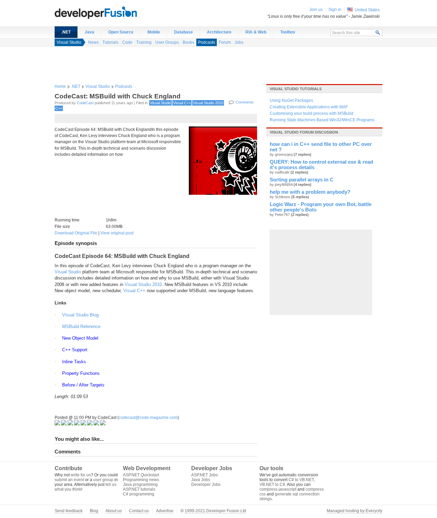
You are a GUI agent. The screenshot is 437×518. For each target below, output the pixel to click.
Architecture (219, 32)
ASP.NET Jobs (204, 475)
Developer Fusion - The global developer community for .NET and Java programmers (113, 12)
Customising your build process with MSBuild (311, 113)
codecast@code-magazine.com (148, 417)
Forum (225, 42)
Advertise (164, 510)
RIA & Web (255, 32)
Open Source (120, 32)
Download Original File (76, 233)
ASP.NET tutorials (139, 489)
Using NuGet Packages (291, 100)
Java (89, 32)
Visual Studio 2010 (208, 103)
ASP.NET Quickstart (141, 475)
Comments (245, 102)
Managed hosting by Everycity (354, 510)
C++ (58, 108)
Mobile (153, 32)
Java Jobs (200, 479)
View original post (116, 233)
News (93, 42)
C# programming (138, 494)
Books (188, 42)
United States (367, 10)
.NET (66, 32)
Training (144, 42)
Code (127, 42)
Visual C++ (182, 103)
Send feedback (69, 510)
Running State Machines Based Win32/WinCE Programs (322, 120)
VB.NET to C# (272, 484)
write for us (81, 475)
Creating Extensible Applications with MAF (309, 107)
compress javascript (277, 489)
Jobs (239, 42)
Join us (316, 9)
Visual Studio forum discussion (304, 132)
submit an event (69, 479)
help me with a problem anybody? (310, 192)
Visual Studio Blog (80, 314)
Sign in (334, 9)
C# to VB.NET (301, 479)
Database (183, 32)
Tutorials (110, 42)
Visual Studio (69, 42)
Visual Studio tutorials (296, 89)
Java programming (140, 484)
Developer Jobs (206, 484)
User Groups (167, 42)
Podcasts (206, 42)
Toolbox (287, 32)
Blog (94, 510)
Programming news (141, 479)
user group (103, 479)
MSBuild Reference (81, 326)
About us (113, 510)
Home (60, 86)
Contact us (139, 510)
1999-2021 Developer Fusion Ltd (215, 510)
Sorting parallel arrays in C (302, 179)
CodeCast (85, 103)
